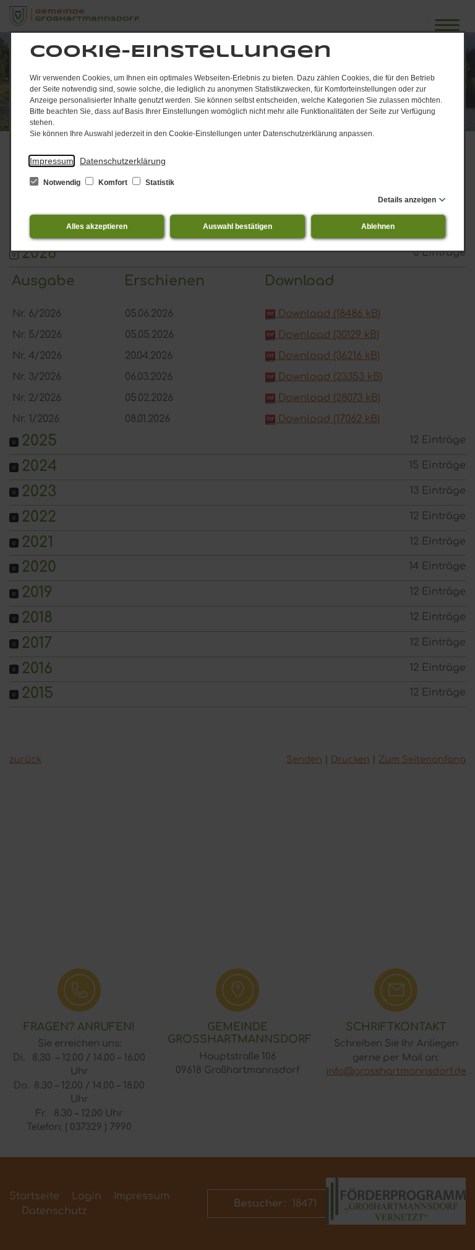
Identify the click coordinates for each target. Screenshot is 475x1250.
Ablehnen (378, 226)
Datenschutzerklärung (123, 161)
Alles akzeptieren (96, 226)
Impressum (52, 161)
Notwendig (61, 182)
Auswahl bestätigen (237, 226)
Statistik (158, 182)
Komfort (112, 182)
